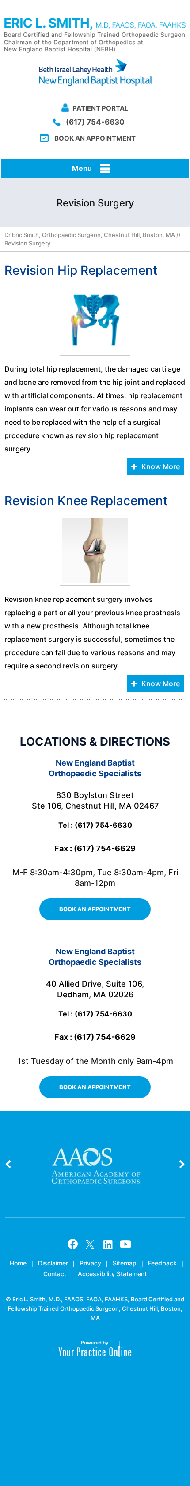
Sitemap (125, 1263)
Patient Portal (100, 108)
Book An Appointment (95, 138)
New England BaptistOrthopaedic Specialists (95, 768)
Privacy (90, 1263)
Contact (54, 1273)
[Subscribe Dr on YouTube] (125, 1244)
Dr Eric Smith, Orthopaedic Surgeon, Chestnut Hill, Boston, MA (89, 234)
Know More (160, 466)
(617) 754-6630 (95, 122)
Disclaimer (53, 1263)
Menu (82, 168)
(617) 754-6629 (105, 848)
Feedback (162, 1263)
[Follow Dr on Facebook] (72, 1244)
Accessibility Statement (112, 1273)
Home (18, 1263)
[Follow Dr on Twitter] (90, 1244)
